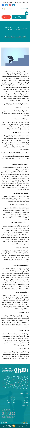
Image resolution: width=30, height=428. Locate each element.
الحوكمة (26, 403)
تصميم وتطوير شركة (21, 426)
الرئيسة (26, 397)
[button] (27, 17)
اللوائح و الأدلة (11, 403)
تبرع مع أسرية (6, 17)
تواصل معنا (25, 405)
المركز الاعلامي (11, 400)
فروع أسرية (12, 397)
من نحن (26, 400)
